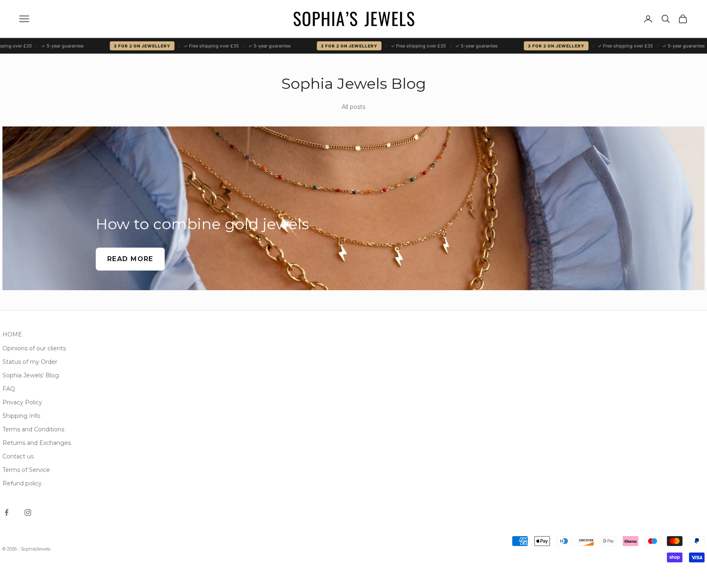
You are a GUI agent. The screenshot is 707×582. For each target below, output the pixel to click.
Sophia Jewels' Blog (30, 375)
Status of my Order (29, 361)
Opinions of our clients (34, 348)
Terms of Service (26, 470)
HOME (12, 334)
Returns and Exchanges (36, 443)
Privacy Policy (22, 402)
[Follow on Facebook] (6, 512)
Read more (130, 259)
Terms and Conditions (33, 429)
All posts (353, 107)
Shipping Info (21, 416)
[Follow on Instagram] (28, 512)
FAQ (8, 389)
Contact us (18, 456)
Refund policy (22, 483)
